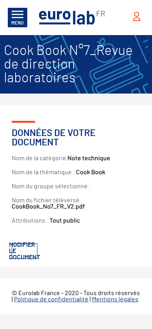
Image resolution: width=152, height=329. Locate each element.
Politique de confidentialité (51, 299)
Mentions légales (115, 299)
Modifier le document (24, 251)
